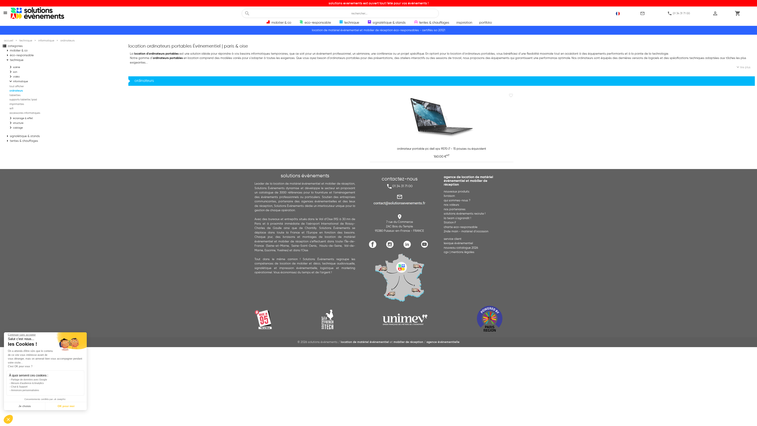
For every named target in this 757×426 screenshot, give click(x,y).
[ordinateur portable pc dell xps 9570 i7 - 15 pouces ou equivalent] (442, 117)
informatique (18, 81)
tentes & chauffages (21, 140)
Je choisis (25, 406)
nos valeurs (451, 204)
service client (452, 239)
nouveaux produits (456, 191)
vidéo (14, 76)
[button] (8, 419)
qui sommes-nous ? (457, 200)
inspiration (464, 22)
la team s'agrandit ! (457, 218)
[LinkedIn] (408, 247)
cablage (15, 127)
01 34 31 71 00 (678, 13)
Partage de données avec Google (29, 379)
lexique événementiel (458, 243)
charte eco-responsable (460, 227)
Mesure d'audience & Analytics (27, 383)
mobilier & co (16, 50)
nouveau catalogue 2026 (461, 247)
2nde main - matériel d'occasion (466, 231)
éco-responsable (19, 55)
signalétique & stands (22, 136)
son (12, 71)
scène (14, 67)
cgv (446, 252)
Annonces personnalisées (25, 390)
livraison (449, 196)
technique (14, 60)
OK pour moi (66, 406)
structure (15, 123)
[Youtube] (425, 247)
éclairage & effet (20, 118)
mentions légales (462, 252)
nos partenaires (454, 209)
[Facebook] (373, 247)
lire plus (743, 67)
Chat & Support (19, 386)
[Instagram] (390, 247)
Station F (450, 222)
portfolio (485, 22)
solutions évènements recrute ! (464, 213)
